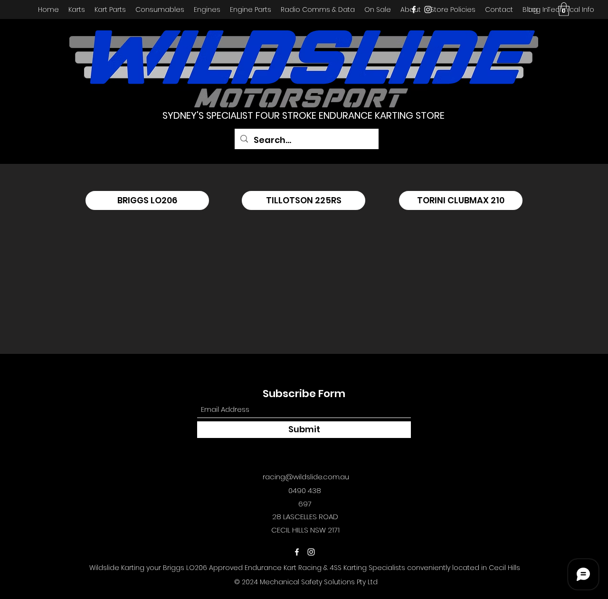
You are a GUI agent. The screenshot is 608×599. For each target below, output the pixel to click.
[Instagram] (428, 9)
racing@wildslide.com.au (306, 477)
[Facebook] (413, 9)
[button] (564, 9)
